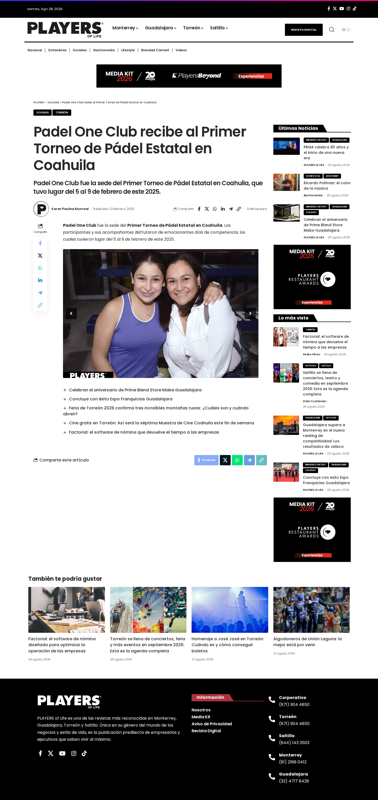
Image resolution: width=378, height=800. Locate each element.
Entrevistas (313, 176)
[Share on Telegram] (231, 209)
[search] (331, 29)
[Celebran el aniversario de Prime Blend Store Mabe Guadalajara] (286, 213)
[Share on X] (207, 209)
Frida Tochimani (314, 401)
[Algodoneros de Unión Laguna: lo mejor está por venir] (311, 610)
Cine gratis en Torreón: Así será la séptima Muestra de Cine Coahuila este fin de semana (161, 423)
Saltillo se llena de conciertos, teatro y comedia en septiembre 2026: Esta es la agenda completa (325, 383)
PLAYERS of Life (314, 165)
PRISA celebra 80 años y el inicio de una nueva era (326, 153)
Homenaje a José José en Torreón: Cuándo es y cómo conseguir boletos (228, 645)
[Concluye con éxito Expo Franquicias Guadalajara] (286, 472)
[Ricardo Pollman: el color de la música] (286, 182)
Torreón (62, 112)
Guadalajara (339, 140)
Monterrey (332, 176)
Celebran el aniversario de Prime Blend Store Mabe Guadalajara (135, 390)
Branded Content (316, 140)
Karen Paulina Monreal (70, 209)
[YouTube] (341, 8)
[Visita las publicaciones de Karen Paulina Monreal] (41, 209)
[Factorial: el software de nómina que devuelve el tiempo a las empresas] (286, 337)
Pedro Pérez (311, 354)
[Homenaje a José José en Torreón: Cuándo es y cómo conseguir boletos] (230, 610)
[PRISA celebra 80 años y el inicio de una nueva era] (286, 146)
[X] (334, 8)
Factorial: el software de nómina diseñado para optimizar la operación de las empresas (62, 645)
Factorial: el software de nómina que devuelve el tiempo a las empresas (144, 432)
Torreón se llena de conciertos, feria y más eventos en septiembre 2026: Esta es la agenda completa (147, 645)
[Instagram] (348, 8)
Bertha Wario (313, 195)
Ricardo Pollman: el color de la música (327, 185)
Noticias (310, 365)
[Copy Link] (238, 209)
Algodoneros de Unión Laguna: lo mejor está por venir (307, 642)
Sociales (43, 112)
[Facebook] (328, 8)
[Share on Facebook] (199, 209)
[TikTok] (355, 8)
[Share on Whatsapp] (215, 209)
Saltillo (326, 365)
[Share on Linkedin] (223, 209)
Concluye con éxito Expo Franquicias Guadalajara (121, 399)
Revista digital (304, 30)
